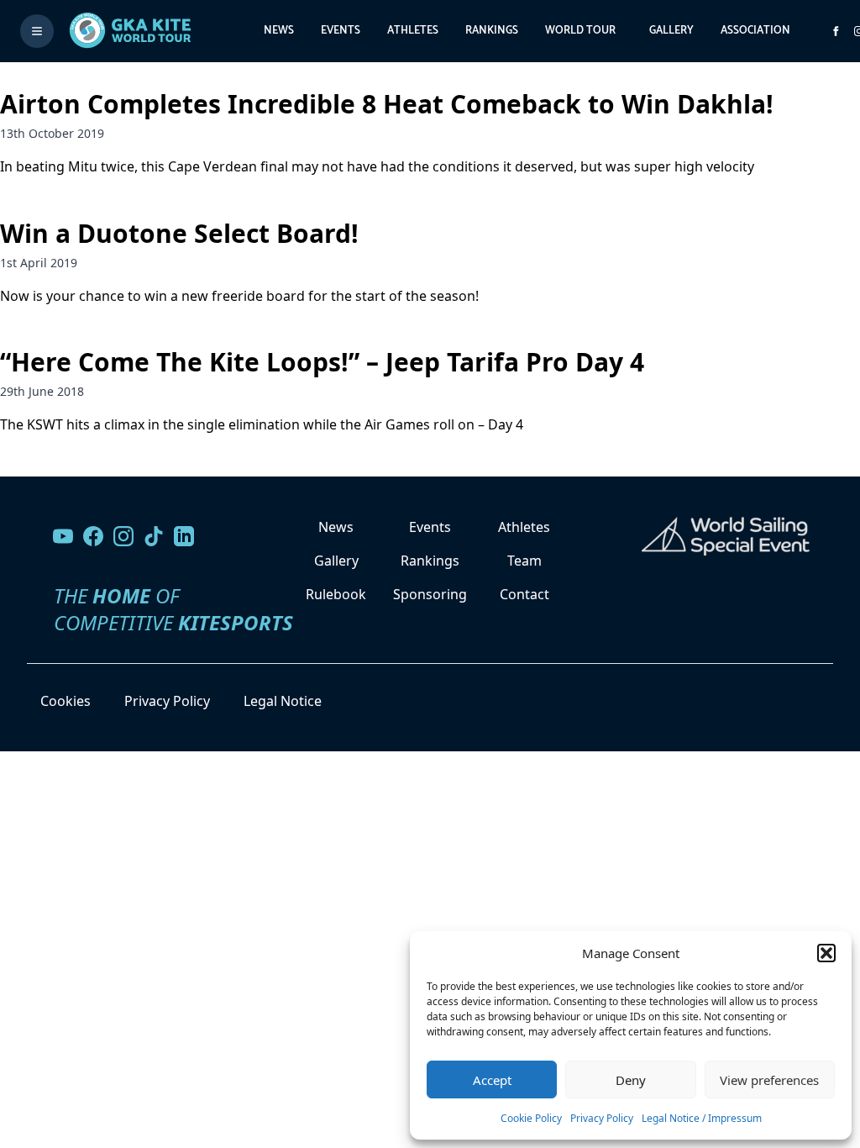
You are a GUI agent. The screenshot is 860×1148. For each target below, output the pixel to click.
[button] (826, 953)
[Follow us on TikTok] (154, 536)
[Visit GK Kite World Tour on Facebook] (836, 31)
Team (524, 560)
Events (340, 30)
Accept (492, 1080)
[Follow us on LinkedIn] (184, 536)
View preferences (769, 1080)
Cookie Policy (531, 1118)
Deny (631, 1080)
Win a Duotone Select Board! (179, 233)
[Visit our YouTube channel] (63, 536)
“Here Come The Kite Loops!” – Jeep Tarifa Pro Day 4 (322, 362)
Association (755, 30)
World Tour (580, 30)
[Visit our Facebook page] (93, 536)
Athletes (412, 30)
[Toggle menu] (37, 31)
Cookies (65, 701)
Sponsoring (430, 594)
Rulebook (336, 594)
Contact (524, 594)
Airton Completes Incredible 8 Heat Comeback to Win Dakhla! (386, 104)
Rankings (491, 30)
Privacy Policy (601, 1118)
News (279, 30)
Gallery (671, 30)
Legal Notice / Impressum (702, 1118)
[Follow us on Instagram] (123, 536)
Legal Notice (283, 701)
